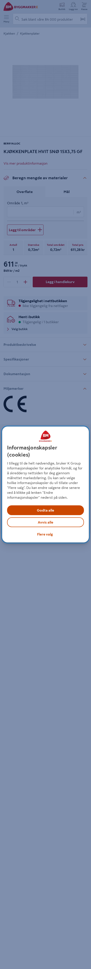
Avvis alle (45, 522)
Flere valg (45, 534)
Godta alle (45, 510)
